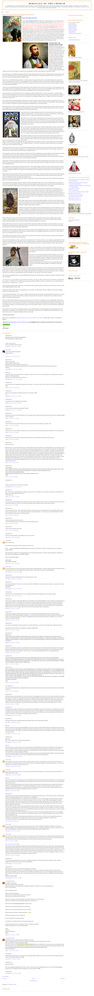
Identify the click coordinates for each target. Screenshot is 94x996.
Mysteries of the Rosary (73, 29)
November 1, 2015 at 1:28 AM (13, 742)
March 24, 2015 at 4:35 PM (12, 652)
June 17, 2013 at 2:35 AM (11, 462)
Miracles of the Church (47, 3)
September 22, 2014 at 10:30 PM (13, 571)
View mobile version (33, 980)
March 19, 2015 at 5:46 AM (12, 642)
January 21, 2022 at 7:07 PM (12, 959)
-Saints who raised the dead (73, 190)
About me (7, 12)
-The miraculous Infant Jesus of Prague (75, 195)
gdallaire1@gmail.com (75, 220)
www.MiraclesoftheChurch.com (74, 39)
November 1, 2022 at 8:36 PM (13, 973)
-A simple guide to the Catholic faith (75, 196)
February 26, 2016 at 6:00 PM (13, 774)
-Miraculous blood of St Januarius (74, 193)
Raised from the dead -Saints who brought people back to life (18, 14)
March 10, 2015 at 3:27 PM (12, 608)
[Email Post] (3, 326)
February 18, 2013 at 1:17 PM (13, 396)
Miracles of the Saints (73, 26)
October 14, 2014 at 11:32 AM (13, 578)
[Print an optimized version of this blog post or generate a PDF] (6, 325)
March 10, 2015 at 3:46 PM (12, 620)
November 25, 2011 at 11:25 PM (13, 379)
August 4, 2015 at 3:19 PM (12, 704)
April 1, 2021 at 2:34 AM (11, 950)
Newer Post (4, 978)
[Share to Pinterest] (8, 328)
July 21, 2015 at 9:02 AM (11, 691)
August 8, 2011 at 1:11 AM (12, 356)
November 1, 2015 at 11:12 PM (13, 756)
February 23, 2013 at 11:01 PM (13, 403)
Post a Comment (5, 976)
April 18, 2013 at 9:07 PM (12, 439)
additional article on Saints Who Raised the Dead (19, 322)
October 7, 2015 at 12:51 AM (13, 733)
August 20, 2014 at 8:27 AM (12, 537)
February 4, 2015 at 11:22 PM (13, 595)
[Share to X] (5, 328)
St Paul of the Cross (72, 27)
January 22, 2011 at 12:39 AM (13, 346)
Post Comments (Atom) (12, 984)
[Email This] (3, 328)
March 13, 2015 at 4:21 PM (12, 629)
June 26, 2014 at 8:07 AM (11, 515)
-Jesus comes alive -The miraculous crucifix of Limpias (78, 191)
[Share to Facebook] (6, 328)
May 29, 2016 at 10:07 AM (11, 821)
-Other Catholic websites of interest (74, 199)
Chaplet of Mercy (72, 32)
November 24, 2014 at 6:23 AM (13, 588)
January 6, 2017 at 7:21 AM (12, 830)
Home (2, 12)
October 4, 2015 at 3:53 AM (12, 722)
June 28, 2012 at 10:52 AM (12, 387)
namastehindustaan (8, 881)
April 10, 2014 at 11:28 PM (12, 496)
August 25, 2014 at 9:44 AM (12, 563)
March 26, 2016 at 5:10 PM (12, 790)
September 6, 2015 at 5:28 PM (13, 715)
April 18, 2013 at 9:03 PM (12, 425)
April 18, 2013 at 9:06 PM (12, 432)
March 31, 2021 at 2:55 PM (12, 934)
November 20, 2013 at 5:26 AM (13, 486)
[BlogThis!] (4, 328)
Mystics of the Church (73, 25)
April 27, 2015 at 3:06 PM (12, 664)
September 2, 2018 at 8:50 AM (13, 863)
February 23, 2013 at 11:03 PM (13, 410)
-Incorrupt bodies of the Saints (74, 188)
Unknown (7, 540)
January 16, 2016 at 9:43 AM (12, 766)
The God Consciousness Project (11, 844)
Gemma (6, 769)
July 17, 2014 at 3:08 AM (11, 530)
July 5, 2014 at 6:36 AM (11, 523)
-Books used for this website (73, 198)
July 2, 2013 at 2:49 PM (11, 476)
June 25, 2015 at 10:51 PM (12, 682)
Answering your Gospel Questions (75, 33)
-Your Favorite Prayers (72, 30)
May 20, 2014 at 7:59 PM (11, 505)
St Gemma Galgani (72, 23)
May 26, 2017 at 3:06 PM (11, 840)
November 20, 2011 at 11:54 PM (13, 369)
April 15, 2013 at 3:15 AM (12, 418)
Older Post (63, 978)
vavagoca (7, 349)
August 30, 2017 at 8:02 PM (12, 855)
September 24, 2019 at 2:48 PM (13, 877)
